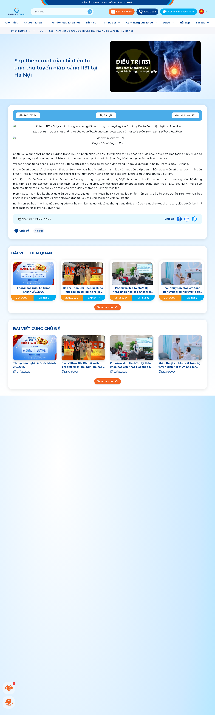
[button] (203, 11)
